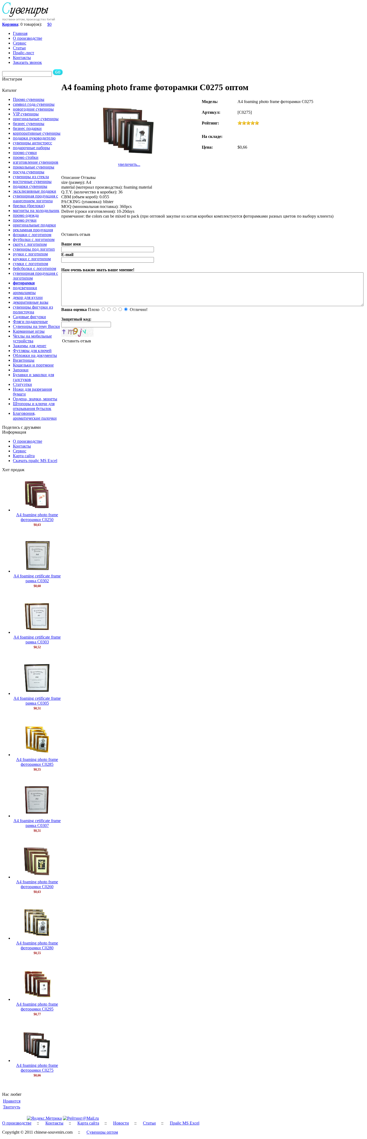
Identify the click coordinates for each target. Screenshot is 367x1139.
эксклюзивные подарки (34, 191)
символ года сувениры (34, 104)
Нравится (11, 1101)
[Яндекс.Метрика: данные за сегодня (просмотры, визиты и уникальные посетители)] (44, 1118)
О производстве (27, 38)
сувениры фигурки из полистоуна (33, 309)
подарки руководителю (34, 138)
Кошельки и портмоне (33, 365)
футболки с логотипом (34, 239)
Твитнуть (11, 1107)
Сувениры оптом (102, 1132)
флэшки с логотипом (32, 234)
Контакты (22, 57)
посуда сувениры (28, 172)
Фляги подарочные (30, 321)
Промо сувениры (28, 99)
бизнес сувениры (28, 123)
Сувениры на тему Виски (36, 326)
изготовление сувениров (35, 162)
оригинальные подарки (34, 225)
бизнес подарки (27, 128)
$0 (49, 24)
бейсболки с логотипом (34, 268)
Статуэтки (22, 384)
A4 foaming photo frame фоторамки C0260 (37, 884)
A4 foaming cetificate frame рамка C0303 (37, 639)
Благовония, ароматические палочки (35, 415)
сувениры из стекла (31, 176)
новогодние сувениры (33, 109)
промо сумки (25, 152)
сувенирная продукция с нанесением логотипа (35, 198)
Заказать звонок (27, 62)
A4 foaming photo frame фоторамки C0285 (37, 762)
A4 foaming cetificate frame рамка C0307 (37, 823)
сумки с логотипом (30, 263)
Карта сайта (24, 455)
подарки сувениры (30, 186)
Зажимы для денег (29, 345)
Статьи (19, 48)
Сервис (19, 43)
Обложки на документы (35, 355)
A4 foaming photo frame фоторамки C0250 (37, 517)
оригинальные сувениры (36, 118)
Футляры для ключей (32, 350)
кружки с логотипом (32, 259)
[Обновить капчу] (77, 332)
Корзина (10, 24)
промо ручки (25, 220)
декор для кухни (28, 297)
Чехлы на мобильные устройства (32, 338)
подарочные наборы (31, 147)
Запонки (20, 370)
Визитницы (23, 360)
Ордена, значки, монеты (35, 399)
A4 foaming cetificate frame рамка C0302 (37, 578)
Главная (20, 33)
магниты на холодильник (36, 210)
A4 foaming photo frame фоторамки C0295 (37, 1006)
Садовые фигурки (29, 316)
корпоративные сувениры (36, 133)
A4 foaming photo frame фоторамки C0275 (37, 1067)
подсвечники (25, 287)
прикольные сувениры (33, 167)
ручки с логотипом (30, 254)
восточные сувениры (32, 181)
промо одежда (26, 215)
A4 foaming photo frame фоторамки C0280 (37, 945)
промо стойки (25, 157)
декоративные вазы (30, 302)
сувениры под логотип (34, 249)
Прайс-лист (23, 52)
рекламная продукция (33, 230)
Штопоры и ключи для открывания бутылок (34, 406)
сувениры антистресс (32, 143)
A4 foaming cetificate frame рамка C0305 (37, 700)
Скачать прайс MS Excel (35, 460)
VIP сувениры (26, 114)
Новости (121, 1123)
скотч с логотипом (30, 244)
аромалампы (24, 292)
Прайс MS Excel (184, 1123)
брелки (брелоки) (29, 205)
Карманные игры (29, 331)
